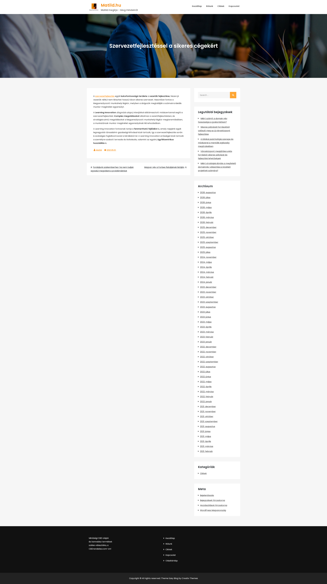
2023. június (205, 316)
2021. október (206, 416)
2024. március (207, 272)
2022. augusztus (208, 366)
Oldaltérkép (172, 560)
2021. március (206, 446)
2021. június (205, 431)
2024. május (206, 262)
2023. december (208, 287)
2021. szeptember (209, 421)
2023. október (207, 297)
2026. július (205, 197)
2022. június (205, 376)
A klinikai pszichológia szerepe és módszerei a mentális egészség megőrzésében (215, 143)
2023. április (206, 326)
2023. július (205, 312)
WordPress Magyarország (213, 510)
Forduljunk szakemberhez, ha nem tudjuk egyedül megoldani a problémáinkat (112, 169)
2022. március (207, 391)
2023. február (206, 336)
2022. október (207, 356)
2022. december (208, 346)
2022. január (206, 401)
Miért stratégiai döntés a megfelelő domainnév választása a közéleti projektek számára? (217, 167)
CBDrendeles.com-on (100, 548)
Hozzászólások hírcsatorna (213, 505)
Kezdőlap (197, 6)
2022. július (205, 371)
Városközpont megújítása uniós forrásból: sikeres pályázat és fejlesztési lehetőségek (215, 155)
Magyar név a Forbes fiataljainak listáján (164, 167)
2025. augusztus (208, 247)
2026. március (207, 217)
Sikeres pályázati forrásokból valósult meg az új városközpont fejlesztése (214, 131)
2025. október (207, 237)
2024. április (206, 267)
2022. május (206, 381)
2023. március (207, 331)
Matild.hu (111, 5)
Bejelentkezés (207, 495)
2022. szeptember (209, 361)
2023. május (206, 321)
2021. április (205, 441)
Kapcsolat (234, 6)
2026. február (206, 222)
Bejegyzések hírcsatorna (212, 500)
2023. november (208, 292)
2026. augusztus (208, 192)
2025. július (205, 252)
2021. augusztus (207, 426)
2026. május (206, 207)
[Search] (233, 95)
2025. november (208, 232)
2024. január (206, 282)
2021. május (205, 436)
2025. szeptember (209, 242)
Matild (99, 150)
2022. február (206, 396)
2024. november (208, 257)
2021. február (206, 451)
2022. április (206, 386)
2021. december (208, 406)
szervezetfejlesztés (104, 96)
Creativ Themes (190, 578)
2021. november (208, 411)
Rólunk (209, 6)
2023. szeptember (209, 302)
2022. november (208, 351)
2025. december (208, 227)
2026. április (206, 212)
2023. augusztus (208, 307)
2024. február (207, 277)
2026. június (205, 202)
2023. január (206, 341)
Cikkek (220, 6)
